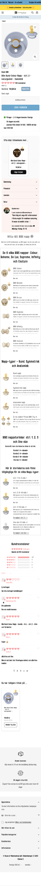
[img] (12, 580)
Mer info (15, 278)
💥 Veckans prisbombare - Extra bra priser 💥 (20, 7)
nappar (4, 21)
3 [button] (20, 671)
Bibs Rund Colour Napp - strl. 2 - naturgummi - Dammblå (10, 709)
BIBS (7, 72)
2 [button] (17, 671)
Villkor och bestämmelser (23, 822)
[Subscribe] (37, 815)
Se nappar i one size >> (21, 533)
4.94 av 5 (26, 549)
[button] (37, 12)
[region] (20, 160)
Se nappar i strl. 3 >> (20, 518)
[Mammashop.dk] (20, 12)
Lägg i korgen (18, 172)
